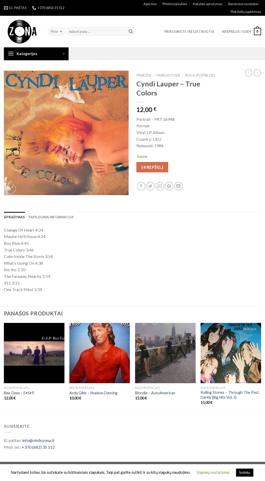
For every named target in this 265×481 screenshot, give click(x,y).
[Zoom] (11, 189)
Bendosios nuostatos (243, 4)
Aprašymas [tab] (14, 217)
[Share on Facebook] (141, 186)
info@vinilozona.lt (38, 440)
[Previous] (4, 368)
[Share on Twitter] (150, 186)
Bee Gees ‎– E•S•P (19, 393)
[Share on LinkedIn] (178, 186)
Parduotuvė (168, 75)
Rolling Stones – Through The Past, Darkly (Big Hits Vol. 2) (230, 394)
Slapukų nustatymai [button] (213, 472)
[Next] (261, 368)
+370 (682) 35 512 (38, 447)
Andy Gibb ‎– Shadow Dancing (93, 393)
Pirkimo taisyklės (175, 4)
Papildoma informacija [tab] (50, 217)
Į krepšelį (152, 167)
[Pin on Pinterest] (169, 186)
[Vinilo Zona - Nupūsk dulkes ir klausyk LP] (22, 32)
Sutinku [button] (244, 472)
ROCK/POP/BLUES (200, 75)
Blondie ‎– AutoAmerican (155, 393)
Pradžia (143, 75)
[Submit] (130, 31)
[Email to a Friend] (160, 186)
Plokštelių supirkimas (246, 12)
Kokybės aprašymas (207, 4)
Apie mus (150, 4)
